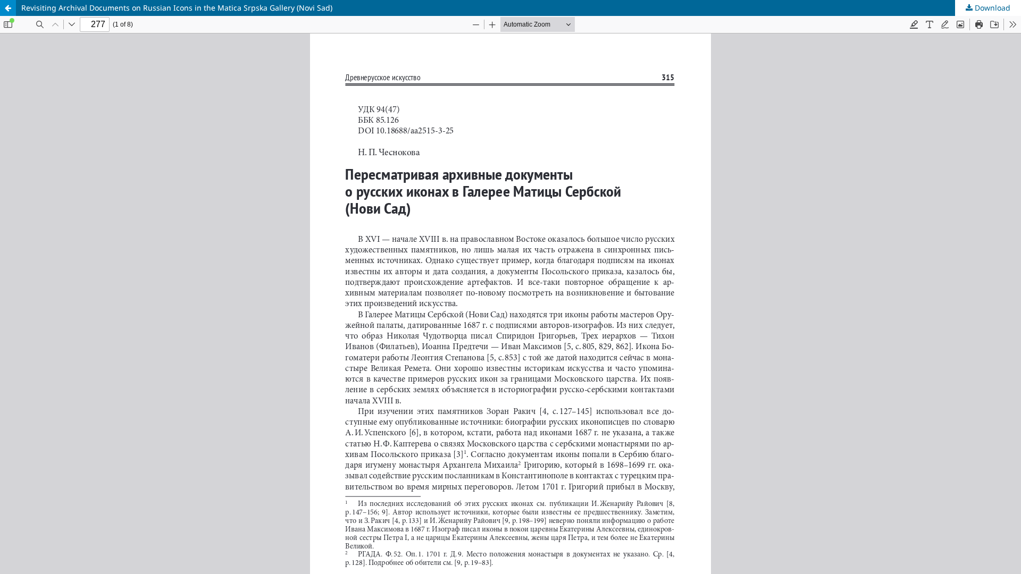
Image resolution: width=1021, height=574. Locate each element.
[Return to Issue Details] (8, 8)
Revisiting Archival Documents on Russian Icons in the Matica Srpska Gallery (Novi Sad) (176, 8)
